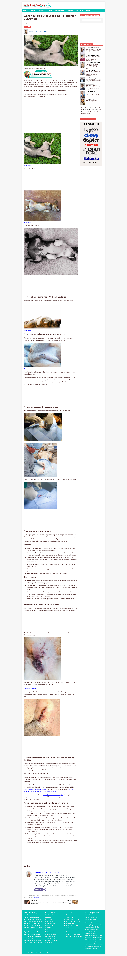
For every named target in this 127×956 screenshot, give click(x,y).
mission (83, 111)
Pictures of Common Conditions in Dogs (39, 23)
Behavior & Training (51, 913)
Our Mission (69, 917)
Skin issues (79, 10)
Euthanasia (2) (49, 932)
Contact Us (69, 913)
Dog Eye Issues (50, 925)
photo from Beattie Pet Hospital (53, 795)
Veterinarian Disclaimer (73, 930)
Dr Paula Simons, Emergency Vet (38, 31)
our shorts (79, 936)
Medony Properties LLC (92, 925)
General (25, 10)
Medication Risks (50, 934)
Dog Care (48, 917)
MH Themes (49, 952)
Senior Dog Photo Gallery (73, 921)
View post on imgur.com (31, 688)
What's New (50, 23)
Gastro (50, 10)
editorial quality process (90, 109)
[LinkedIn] (45, 889)
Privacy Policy (70, 923)
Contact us (92, 915)
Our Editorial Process (72, 919)
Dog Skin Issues (50, 923)
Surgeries (48, 928)
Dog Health (27, 23)
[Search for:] (91, 20)
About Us (89, 10)
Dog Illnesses (49, 921)
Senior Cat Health (50, 938)
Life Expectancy (59, 10)
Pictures (70, 10)
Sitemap (68, 932)
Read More (36, 897)
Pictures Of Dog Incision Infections (35, 789)
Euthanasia (48, 930)
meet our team (92, 107)
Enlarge (25, 368)
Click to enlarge (27, 165)
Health (33, 10)
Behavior (41, 10)
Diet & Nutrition (50, 915)
